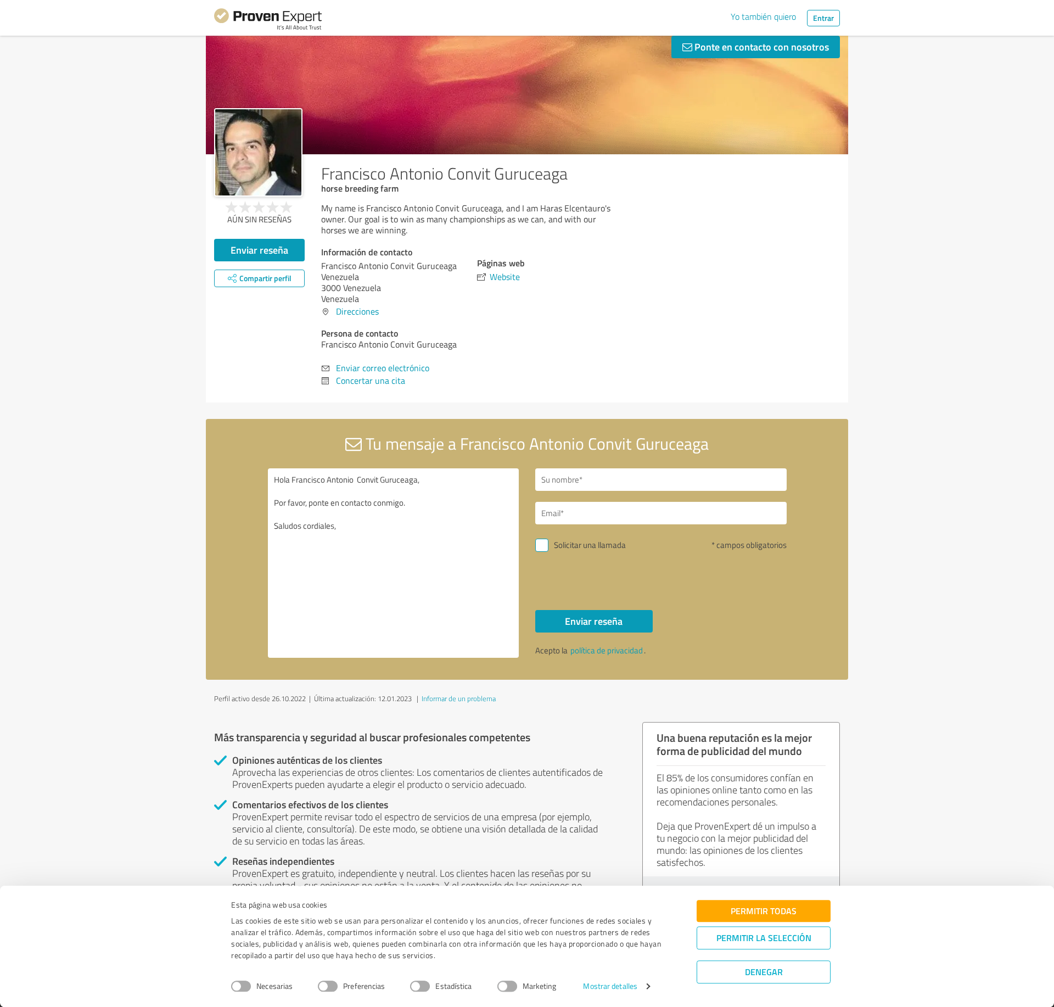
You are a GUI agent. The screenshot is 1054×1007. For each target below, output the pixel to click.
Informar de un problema (459, 698)
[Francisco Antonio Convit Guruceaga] (258, 152)
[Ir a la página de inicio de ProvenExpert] (268, 20)
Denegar (764, 971)
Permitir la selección (763, 937)
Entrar (823, 18)
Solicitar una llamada (590, 545)
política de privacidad (606, 650)
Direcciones (357, 311)
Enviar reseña (259, 250)
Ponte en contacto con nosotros (760, 47)
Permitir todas (764, 910)
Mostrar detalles (610, 986)
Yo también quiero (763, 16)
